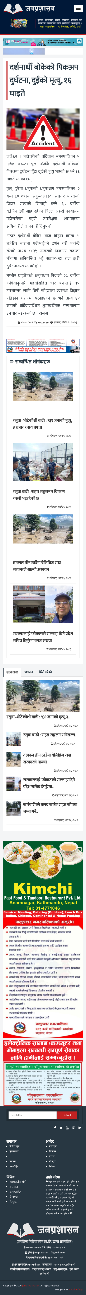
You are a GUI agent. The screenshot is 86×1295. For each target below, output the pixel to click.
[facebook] (55, 1128)
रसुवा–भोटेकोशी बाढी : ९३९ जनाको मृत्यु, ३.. (38, 717)
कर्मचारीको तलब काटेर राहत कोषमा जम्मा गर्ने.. (50, 808)
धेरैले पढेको (45, 672)
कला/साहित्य (15, 1192)
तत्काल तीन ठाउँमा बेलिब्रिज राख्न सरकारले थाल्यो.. (47, 759)
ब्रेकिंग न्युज (14, 1146)
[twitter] (60, 1128)
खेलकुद (52, 1162)
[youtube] (67, 1128)
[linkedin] (79, 1128)
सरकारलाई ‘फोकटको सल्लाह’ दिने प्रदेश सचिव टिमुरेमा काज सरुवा (43, 637)
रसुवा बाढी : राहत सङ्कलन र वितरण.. (50, 735)
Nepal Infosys (76, 1290)
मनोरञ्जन (53, 1146)
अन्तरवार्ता (14, 1187)
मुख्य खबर (12, 672)
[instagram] (73, 1128)
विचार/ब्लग (15, 1197)
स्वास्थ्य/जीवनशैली (18, 1182)
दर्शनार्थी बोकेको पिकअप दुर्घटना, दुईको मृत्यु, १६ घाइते (44, 80)
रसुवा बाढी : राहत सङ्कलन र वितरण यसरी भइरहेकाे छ (39, 495)
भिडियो (52, 1167)
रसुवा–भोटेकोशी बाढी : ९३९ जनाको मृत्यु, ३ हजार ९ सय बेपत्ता (42, 424)
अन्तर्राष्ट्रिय (14, 1167)
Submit (67, 1115)
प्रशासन (28, 672)
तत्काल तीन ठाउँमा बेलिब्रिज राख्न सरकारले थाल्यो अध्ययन (37, 566)
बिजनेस (52, 1151)
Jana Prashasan (30, 1286)
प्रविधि (51, 1156)
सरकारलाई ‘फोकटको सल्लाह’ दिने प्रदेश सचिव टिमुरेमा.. (49, 783)
